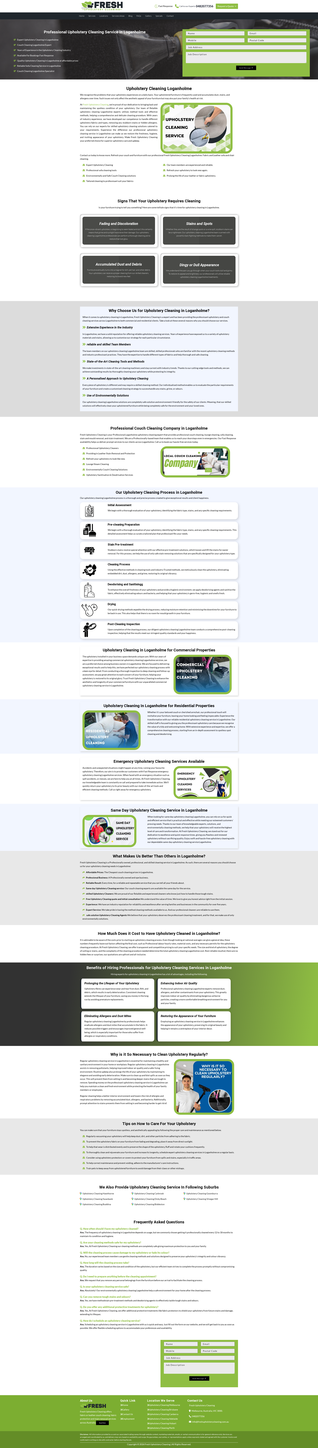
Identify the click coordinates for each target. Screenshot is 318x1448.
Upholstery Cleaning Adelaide (163, 1418)
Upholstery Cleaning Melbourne (164, 1405)
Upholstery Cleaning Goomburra (202, 1193)
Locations (103, 16)
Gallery (148, 16)
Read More (102, 1423)
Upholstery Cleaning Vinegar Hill (202, 1199)
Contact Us (127, 1414)
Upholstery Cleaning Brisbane (163, 1409)
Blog (130, 16)
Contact (170, 16)
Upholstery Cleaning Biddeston (149, 1204)
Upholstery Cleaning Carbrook (149, 1193)
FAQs (138, 16)
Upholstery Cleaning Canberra (163, 1414)
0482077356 (196, 6)
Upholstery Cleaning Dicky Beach (150, 1199)
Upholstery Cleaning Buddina (96, 1204)
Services (92, 16)
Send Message (245, 68)
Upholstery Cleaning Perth (162, 1428)
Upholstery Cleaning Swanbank (97, 1199)
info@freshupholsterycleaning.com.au (210, 1421)
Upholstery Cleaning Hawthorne (98, 1193)
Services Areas (118, 16)
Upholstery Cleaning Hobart (162, 1423)
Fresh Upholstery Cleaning (95, 104)
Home (81, 16)
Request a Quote (226, 6)
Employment (128, 1418)
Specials (159, 16)
